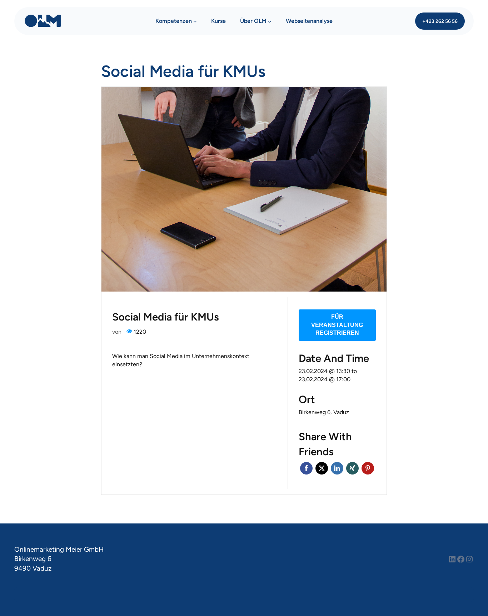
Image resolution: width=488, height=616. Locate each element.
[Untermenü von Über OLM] (270, 21)
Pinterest (368, 468)
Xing (352, 468)
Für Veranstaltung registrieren (337, 325)
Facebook (306, 468)
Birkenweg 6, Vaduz (324, 412)
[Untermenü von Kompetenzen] (195, 21)
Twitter (321, 468)
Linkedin (337, 468)
